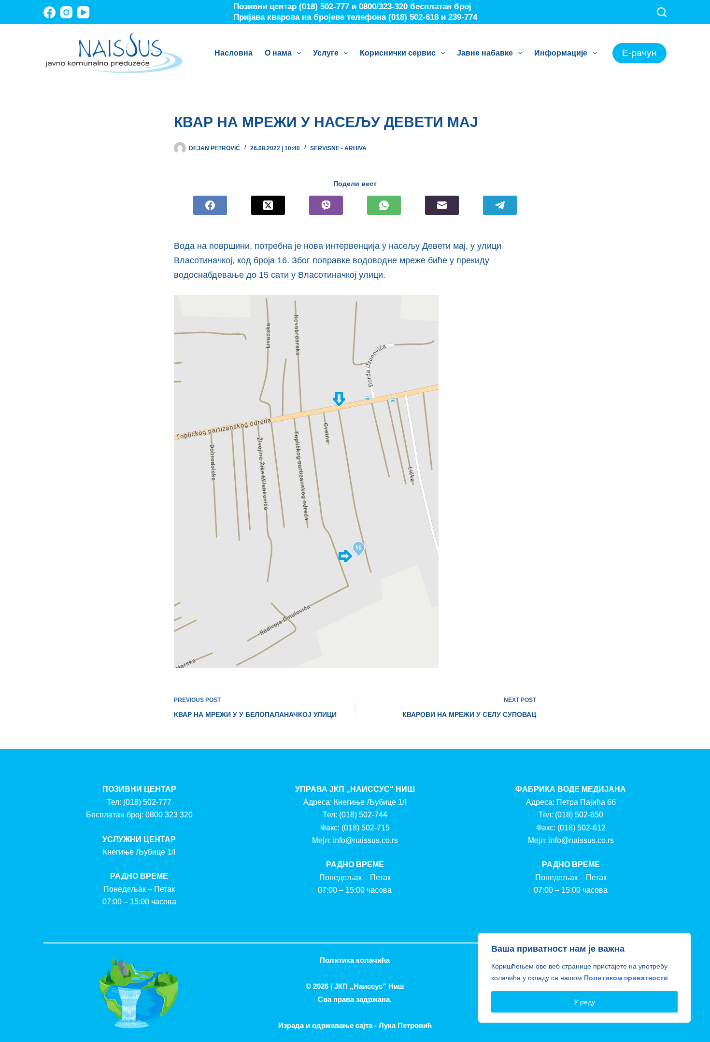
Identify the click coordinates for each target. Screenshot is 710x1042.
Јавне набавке (485, 53)
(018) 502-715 (365, 828)
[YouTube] (83, 12)
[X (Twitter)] (268, 205)
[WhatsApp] (384, 205)
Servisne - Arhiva (338, 148)
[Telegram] (500, 205)
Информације (560, 53)
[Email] (442, 205)
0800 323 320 (169, 815)
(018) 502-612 (581, 828)
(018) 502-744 (363, 815)
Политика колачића (355, 960)
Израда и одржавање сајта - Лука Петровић (355, 1025)
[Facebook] (49, 12)
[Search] (662, 12)
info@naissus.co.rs (365, 840)
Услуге (326, 53)
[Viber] (326, 205)
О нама (278, 53)
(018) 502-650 (579, 815)
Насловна (233, 53)
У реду (584, 1002)
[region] (584, 978)
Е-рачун (639, 53)
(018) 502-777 (147, 802)
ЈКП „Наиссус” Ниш (369, 986)
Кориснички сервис (398, 53)
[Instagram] (66, 12)
